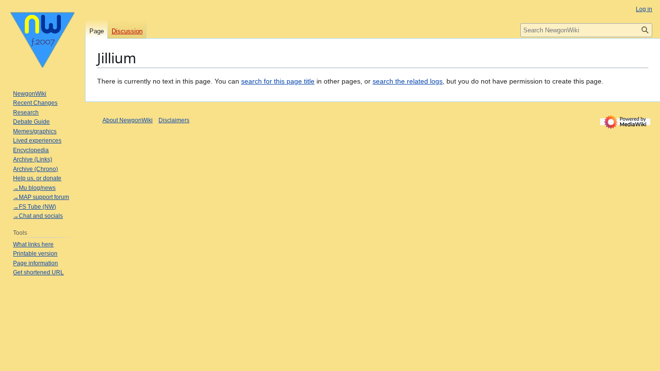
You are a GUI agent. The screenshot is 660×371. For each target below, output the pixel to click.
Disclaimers (173, 120)
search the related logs (408, 81)
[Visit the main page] (42, 38)
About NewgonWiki (127, 120)
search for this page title (278, 81)
